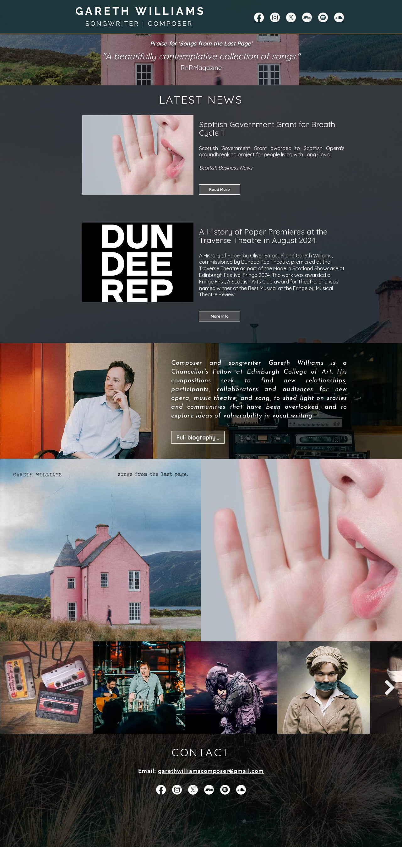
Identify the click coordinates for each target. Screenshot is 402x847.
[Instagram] (275, 17)
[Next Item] (390, 687)
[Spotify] (323, 17)
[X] (291, 17)
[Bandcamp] (307, 17)
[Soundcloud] (339, 17)
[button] (219, 316)
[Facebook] (259, 17)
